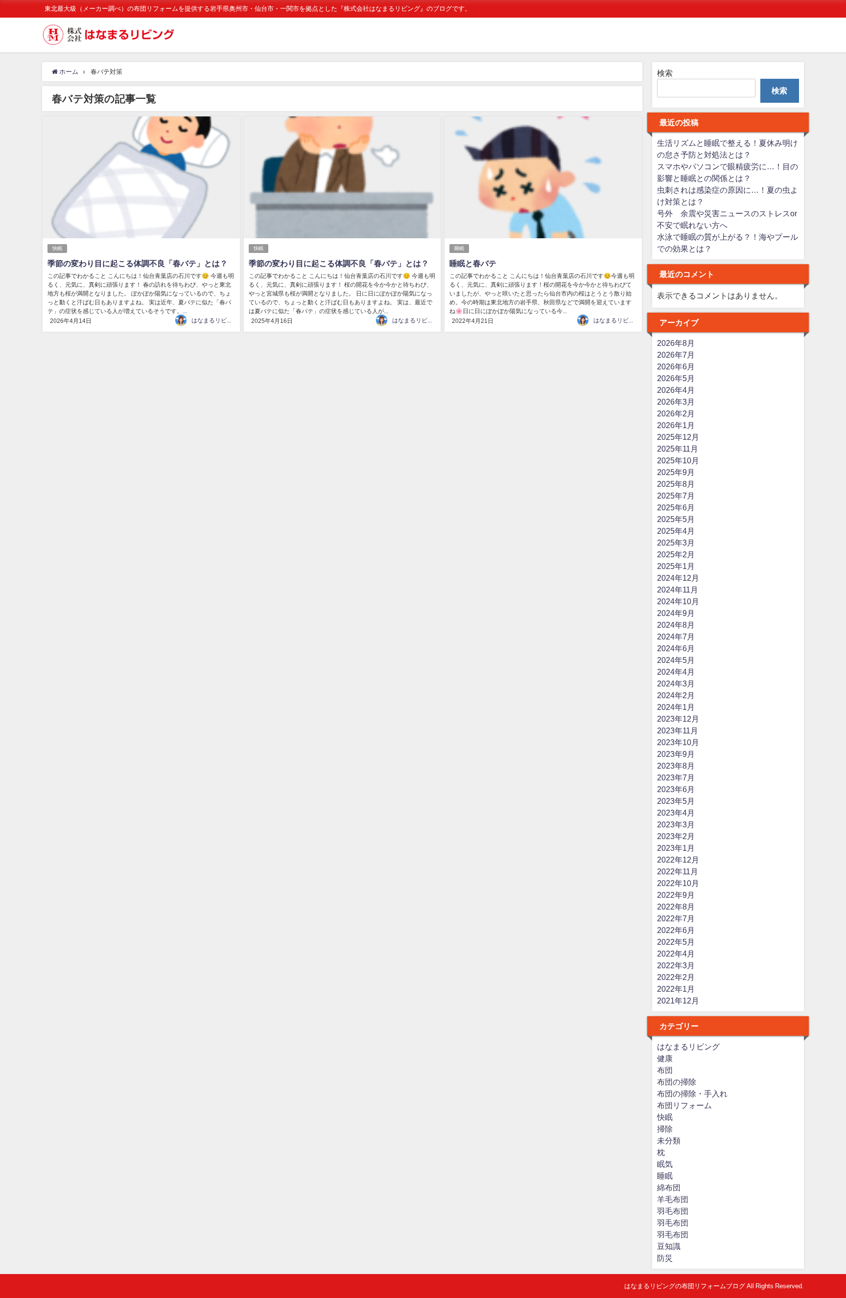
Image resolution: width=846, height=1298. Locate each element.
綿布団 (669, 1187)
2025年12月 (678, 437)
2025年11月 (677, 449)
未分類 (669, 1140)
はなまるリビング (214, 320)
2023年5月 (676, 801)
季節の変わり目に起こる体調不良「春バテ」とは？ (137, 263)
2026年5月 (676, 378)
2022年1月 (676, 989)
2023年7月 (676, 777)
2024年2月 (676, 695)
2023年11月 (677, 730)
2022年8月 (676, 907)
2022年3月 (676, 965)
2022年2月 (676, 977)
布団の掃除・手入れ (692, 1093)
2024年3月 (676, 683)
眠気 (665, 1164)
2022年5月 (676, 942)
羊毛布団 (672, 1199)
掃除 (665, 1129)
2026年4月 (676, 390)
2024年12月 (678, 578)
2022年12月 (678, 860)
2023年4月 (676, 813)
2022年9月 (676, 895)
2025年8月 (676, 484)
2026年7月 (676, 355)
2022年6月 (676, 930)
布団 (665, 1070)
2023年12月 (678, 719)
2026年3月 (676, 402)
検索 (665, 73)
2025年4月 (676, 531)
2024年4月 (676, 672)
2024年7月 (676, 636)
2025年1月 (676, 566)
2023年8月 (676, 766)
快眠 (57, 248)
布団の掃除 (676, 1082)
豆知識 (669, 1246)
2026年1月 (676, 425)
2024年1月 (676, 707)
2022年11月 (677, 871)
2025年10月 (678, 460)
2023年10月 (678, 742)
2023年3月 (676, 824)
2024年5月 (676, 660)
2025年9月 (676, 472)
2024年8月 (676, 625)
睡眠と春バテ (472, 263)
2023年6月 (676, 789)
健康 (665, 1058)
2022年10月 (678, 883)
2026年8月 (676, 343)
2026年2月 (676, 413)
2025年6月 (676, 507)
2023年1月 (676, 848)
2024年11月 (677, 589)
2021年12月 (678, 1000)
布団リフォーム (684, 1105)
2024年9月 (676, 613)
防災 (665, 1258)
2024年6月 (676, 648)
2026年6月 (676, 366)
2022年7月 (676, 918)
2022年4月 (676, 953)
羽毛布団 (672, 1211)
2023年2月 (676, 836)
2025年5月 (676, 519)
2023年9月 (676, 754)
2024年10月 (678, 601)
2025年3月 (676, 543)
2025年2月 (676, 554)
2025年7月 (676, 496)
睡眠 (459, 248)
